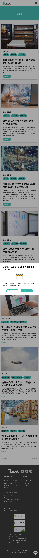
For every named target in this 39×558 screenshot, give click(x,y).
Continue (26, 291)
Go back (12, 291)
